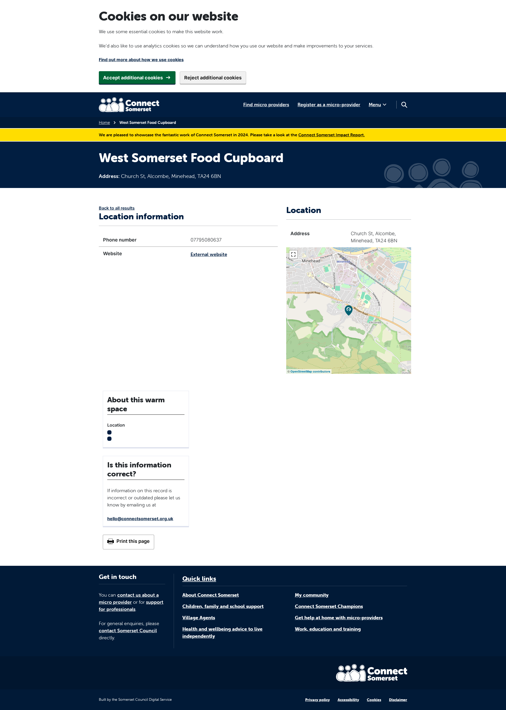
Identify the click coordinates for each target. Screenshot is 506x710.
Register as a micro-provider (329, 105)
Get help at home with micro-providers (339, 618)
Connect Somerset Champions (329, 606)
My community (312, 595)
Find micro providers (266, 105)
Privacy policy (317, 699)
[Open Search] (404, 105)
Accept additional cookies (133, 77)
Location (116, 425)
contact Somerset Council (128, 630)
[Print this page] (128, 542)
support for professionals (131, 605)
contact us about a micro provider (129, 598)
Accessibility (348, 699)
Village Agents (198, 618)
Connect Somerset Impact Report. (331, 134)
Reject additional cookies (213, 77)
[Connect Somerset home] (129, 104)
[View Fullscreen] (293, 254)
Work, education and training (328, 629)
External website (209, 254)
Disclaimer (398, 699)
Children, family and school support (223, 606)
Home (104, 122)
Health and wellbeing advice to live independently (222, 632)
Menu (375, 105)
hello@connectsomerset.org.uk (140, 518)
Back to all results (117, 208)
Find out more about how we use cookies (141, 59)
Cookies (374, 699)
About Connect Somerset (210, 595)
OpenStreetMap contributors (310, 371)
